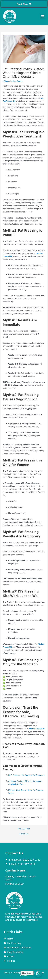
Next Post (24, 834)
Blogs (6, 81)
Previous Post (24, 829)
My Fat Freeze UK (37, 729)
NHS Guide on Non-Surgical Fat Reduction (26, 775)
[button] (42, 16)
